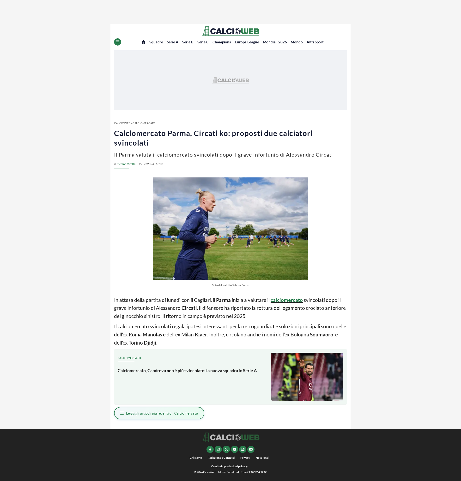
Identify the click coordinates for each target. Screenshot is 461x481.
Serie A (172, 42)
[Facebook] (210, 449)
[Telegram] (234, 449)
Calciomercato (144, 123)
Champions (221, 42)
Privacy (245, 457)
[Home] (143, 42)
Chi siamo (196, 457)
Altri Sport (315, 42)
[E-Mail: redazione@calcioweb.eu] (251, 449)
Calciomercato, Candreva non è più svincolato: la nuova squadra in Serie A (187, 370)
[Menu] (117, 42)
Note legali (262, 457)
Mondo (297, 42)
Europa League (247, 42)
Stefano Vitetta (126, 164)
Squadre (156, 42)
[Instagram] (218, 449)
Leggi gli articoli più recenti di (162, 413)
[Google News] (242, 449)
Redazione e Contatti (221, 457)
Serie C (203, 42)
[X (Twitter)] (226, 449)
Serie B (188, 42)
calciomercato (287, 300)
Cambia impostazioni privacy (229, 466)
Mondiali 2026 (275, 42)
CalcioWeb (122, 123)
